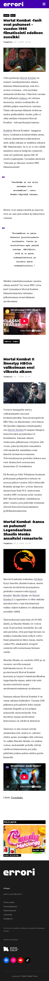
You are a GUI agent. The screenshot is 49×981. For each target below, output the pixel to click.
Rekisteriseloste (9, 911)
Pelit (13, 15)
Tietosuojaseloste (10, 906)
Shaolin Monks (20, 595)
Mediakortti (8, 919)
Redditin (7, 130)
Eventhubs (17, 797)
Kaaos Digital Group (29, 976)
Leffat (6, 15)
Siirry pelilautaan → (12, 855)
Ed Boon (38, 579)
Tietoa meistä (8, 902)
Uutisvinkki (7, 915)
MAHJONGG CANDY (38, 850)
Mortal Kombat (28, 77)
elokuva (23, 98)
